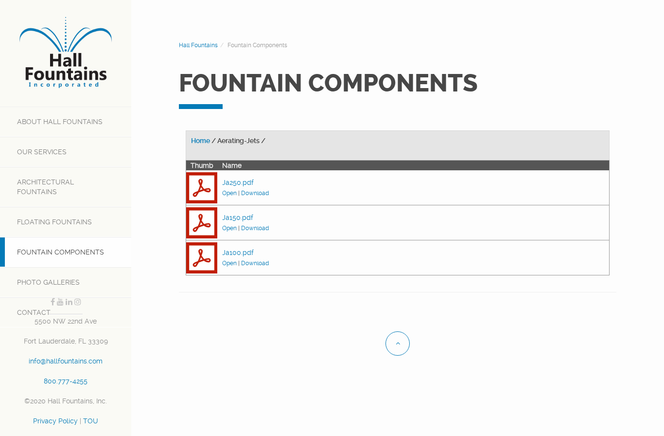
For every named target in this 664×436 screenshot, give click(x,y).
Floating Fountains (54, 222)
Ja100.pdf (238, 252)
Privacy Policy (55, 421)
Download (255, 193)
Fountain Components (60, 252)
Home (200, 141)
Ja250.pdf (238, 182)
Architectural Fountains (45, 187)
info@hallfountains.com (66, 361)
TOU (90, 421)
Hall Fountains (60, 122)
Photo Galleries (48, 282)
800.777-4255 (65, 381)
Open (229, 193)
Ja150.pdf (237, 217)
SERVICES (42, 152)
